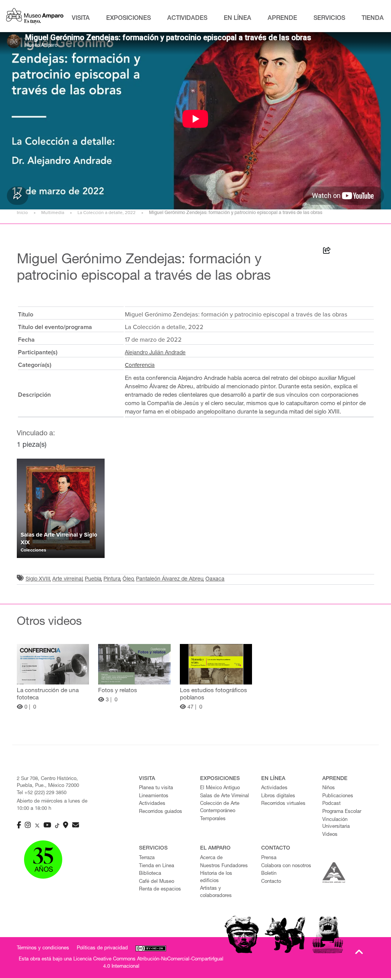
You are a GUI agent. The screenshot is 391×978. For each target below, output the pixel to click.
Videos (330, 834)
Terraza (147, 858)
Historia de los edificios (216, 877)
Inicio (22, 212)
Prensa (268, 858)
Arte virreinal (67, 579)
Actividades (152, 803)
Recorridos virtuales (283, 803)
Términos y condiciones (43, 948)
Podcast (331, 803)
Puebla (93, 579)
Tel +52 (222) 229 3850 (41, 793)
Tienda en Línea (156, 866)
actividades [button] (187, 19)
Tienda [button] (373, 19)
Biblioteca (150, 873)
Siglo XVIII (38, 579)
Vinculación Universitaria (336, 823)
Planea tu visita (156, 788)
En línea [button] (237, 19)
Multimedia (52, 212)
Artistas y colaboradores (216, 892)
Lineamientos (153, 796)
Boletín (268, 873)
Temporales (213, 819)
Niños (328, 788)
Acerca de (211, 858)
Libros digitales (278, 796)
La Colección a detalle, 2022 (107, 212)
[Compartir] (326, 252)
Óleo (128, 579)
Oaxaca (215, 579)
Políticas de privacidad (102, 948)
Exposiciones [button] (128, 19)
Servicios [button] (329, 19)
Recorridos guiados (160, 811)
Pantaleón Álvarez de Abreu (170, 579)
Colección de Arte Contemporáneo (219, 807)
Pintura (112, 579)
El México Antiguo (220, 788)
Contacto (271, 881)
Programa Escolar (341, 811)
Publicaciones (337, 796)
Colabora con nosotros (286, 866)
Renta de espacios (160, 889)
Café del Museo (156, 881)
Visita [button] (81, 19)
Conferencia (140, 365)
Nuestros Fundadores (224, 866)
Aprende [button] (282, 19)
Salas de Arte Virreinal (224, 796)
